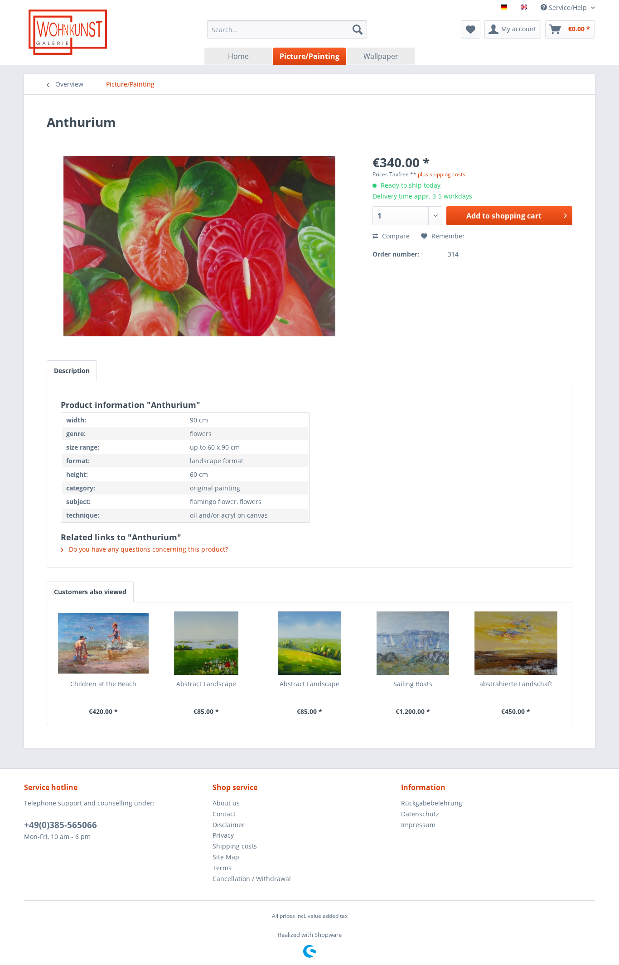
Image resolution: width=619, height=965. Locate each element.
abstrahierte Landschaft (515, 683)
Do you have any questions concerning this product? (147, 549)
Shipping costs (235, 846)
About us (226, 803)
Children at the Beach (103, 683)
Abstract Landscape (206, 683)
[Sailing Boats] (413, 643)
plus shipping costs (441, 174)
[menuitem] (287, 29)
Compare (395, 236)
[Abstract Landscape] (207, 643)
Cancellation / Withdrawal (252, 878)
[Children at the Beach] (103, 643)
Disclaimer (229, 824)
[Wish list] (470, 29)
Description (72, 370)
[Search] (357, 29)
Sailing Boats (412, 683)
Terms (222, 867)
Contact (224, 814)
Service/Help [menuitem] (568, 7)
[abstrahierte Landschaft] (516, 643)
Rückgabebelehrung (431, 803)
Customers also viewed (90, 591)
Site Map (226, 857)
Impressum (418, 824)
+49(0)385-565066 (60, 825)
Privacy (223, 835)
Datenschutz (420, 814)
